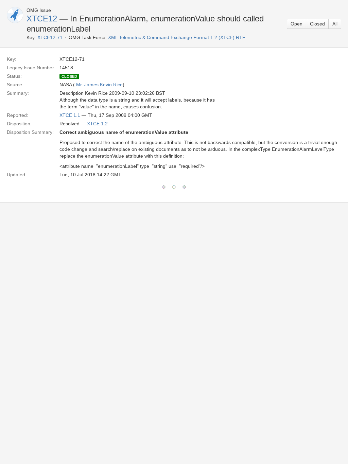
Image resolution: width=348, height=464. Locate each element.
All (334, 23)
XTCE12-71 (50, 37)
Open (296, 23)
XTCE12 (42, 18)
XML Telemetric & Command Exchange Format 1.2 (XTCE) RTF (176, 37)
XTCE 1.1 (69, 115)
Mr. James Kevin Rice (99, 84)
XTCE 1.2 (97, 123)
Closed (317, 23)
